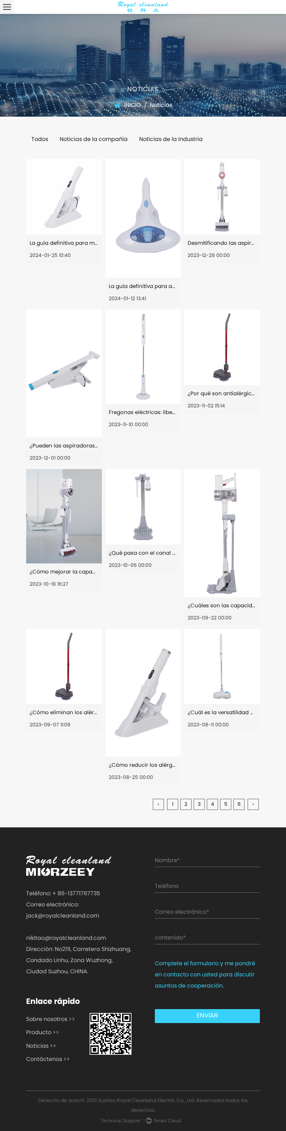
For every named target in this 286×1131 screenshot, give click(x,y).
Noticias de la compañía (94, 140)
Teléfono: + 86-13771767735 (63, 894)
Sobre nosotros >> (50, 1019)
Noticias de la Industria (171, 140)
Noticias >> (41, 1046)
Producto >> (42, 1033)
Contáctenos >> (48, 1059)
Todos (39, 140)
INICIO (132, 105)
